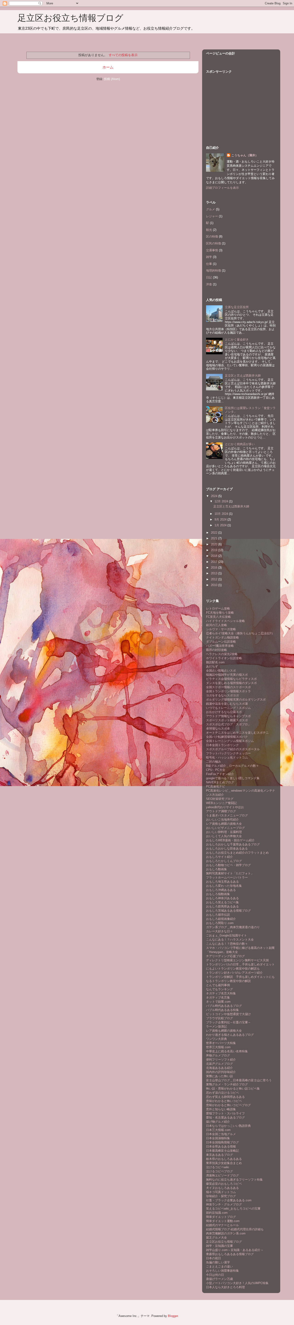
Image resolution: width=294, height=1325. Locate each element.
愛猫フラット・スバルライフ (225, 1113)
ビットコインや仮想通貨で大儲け (228, 1014)
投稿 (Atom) (112, 79)
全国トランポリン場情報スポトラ (228, 691)
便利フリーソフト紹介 (221, 1059)
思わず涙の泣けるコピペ (222, 1092)
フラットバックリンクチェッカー (228, 753)
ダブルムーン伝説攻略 (221, 641)
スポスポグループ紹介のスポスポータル (233, 749)
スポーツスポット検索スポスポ (227, 720)
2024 (214, 496)
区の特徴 (212, 236)
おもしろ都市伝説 (218, 914)
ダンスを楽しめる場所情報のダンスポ (231, 683)
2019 (214, 550)
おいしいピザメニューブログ (225, 828)
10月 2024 (222, 513)
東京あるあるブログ (219, 1154)
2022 (214, 532)
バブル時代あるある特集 (222, 1010)
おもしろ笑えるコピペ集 (222, 902)
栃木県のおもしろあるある (224, 1159)
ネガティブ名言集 (218, 997)
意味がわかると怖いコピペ (224, 1101)
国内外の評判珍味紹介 (221, 1072)
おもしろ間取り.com (220, 923)
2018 (214, 556)
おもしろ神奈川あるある (222, 898)
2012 (214, 579)
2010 (214, 585)
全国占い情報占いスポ (221, 670)
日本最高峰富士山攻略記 (222, 1150)
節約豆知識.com (217, 1212)
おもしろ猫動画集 (218, 894)
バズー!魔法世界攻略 (220, 645)
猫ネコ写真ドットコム (221, 1192)
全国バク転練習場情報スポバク (227, 736)
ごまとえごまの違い (219, 1266)
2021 (214, 538)
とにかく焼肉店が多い (240, 444)
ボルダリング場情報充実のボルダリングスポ (236, 699)
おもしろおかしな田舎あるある (227, 848)
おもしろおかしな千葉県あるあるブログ (233, 844)
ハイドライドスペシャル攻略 (225, 621)
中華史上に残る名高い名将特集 (227, 1051)
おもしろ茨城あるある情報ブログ (228, 910)
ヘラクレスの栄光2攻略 (221, 654)
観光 (209, 230)
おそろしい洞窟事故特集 (222, 1270)
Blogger (173, 1316)
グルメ (210, 209)
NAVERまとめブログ (220, 782)
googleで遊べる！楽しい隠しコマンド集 (233, 778)
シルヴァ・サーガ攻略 (221, 629)
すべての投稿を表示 (123, 55)
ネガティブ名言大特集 (221, 993)
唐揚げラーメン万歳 (219, 1279)
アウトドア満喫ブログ (221, 811)
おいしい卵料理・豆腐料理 (224, 832)
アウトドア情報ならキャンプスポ (228, 716)
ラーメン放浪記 (216, 1026)
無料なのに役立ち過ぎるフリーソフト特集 (234, 1179)
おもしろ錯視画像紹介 (221, 919)
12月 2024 (222, 501)
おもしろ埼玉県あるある (222, 881)
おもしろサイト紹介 (219, 857)
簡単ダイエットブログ (221, 1217)
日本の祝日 (213, 1258)
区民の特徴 (213, 243)
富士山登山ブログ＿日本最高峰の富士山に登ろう (239, 1080)
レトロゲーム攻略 (218, 608)
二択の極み (213, 761)
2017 (214, 562)
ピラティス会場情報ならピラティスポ (231, 679)
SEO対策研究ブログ (219, 799)
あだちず (212, 666)
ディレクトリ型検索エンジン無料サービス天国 (237, 960)
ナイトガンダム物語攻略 (222, 637)
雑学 (209, 257)
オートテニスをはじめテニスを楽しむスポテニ (237, 732)
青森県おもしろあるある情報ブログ (230, 1254)
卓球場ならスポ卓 (218, 728)
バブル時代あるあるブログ (224, 1005)
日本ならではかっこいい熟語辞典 (228, 1126)
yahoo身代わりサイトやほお (225, 807)
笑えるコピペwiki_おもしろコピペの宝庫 (233, 1208)
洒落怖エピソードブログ (222, 1175)
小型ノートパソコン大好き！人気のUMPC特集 (237, 1283)
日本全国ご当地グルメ (221, 1134)
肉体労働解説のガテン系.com (226, 1233)
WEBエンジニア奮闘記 (221, 803)
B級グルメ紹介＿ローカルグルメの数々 (232, 765)
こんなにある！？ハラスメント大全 (230, 939)
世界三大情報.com (218, 1047)
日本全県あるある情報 (221, 1146)
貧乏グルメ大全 (216, 1237)
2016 (214, 567)
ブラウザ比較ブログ (219, 1018)
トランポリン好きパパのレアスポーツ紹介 (234, 972)
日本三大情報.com (218, 1130)
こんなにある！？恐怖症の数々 (227, 943)
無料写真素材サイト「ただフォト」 (230, 873)
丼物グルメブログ (218, 1055)
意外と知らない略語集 (221, 1109)
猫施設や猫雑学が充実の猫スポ (227, 674)
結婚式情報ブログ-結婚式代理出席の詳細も (235, 1229)
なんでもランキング (219, 989)
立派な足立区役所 (237, 307)
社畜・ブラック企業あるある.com (229, 1200)
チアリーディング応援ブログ (225, 956)
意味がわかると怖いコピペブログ (228, 1105)
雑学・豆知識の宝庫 (219, 1246)
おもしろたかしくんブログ (224, 861)
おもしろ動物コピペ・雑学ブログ (228, 865)
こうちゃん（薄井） (244, 155)
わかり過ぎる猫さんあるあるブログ (230, 1034)
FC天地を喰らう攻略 (220, 612)
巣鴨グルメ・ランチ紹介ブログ (227, 1084)
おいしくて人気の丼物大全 (224, 836)
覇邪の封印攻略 (216, 650)
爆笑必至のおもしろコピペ (224, 1183)
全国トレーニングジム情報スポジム (230, 741)
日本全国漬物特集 (218, 1138)
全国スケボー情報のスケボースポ (228, 687)
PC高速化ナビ (215, 786)
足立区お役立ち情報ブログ (70, 18)
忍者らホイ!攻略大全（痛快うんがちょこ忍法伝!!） (240, 633)
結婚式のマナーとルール (222, 1225)
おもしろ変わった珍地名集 (224, 885)
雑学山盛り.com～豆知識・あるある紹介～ (234, 1250)
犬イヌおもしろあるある (222, 1188)
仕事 (209, 264)
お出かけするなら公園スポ (224, 712)
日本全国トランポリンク (222, 745)
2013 (214, 573)
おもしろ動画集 (216, 869)
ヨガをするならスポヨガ (222, 695)
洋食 (209, 284)
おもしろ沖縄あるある (221, 890)
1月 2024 (221, 525)
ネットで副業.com (218, 1001)
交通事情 (212, 250)
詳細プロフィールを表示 (222, 187)
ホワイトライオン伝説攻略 (224, 658)
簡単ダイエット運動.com (223, 1221)
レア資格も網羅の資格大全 (224, 823)
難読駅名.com (215, 662)
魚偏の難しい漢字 (218, 1262)
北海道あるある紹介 (219, 1068)
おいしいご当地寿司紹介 (222, 819)
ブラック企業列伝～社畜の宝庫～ (228, 1022)
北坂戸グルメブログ (219, 1063)
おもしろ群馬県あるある (222, 906)
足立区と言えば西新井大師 (243, 375)
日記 (209, 277)
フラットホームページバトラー (227, 877)
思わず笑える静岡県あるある (225, 1097)
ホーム (107, 67)
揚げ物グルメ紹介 (218, 1121)
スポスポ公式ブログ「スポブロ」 (228, 724)
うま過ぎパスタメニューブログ (227, 815)
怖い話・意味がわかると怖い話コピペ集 (233, 1088)
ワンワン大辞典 (216, 1039)
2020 (214, 544)
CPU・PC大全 (215, 770)
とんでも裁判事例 (218, 985)
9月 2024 (221, 519)
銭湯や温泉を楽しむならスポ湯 (227, 703)
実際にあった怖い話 (219, 1076)
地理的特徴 (213, 270)
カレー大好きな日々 (219, 931)
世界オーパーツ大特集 (221, 1043)
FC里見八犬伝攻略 (218, 616)
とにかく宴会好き (237, 339)
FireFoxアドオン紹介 (220, 774)
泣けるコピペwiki (217, 1167)
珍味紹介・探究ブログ (221, 1196)
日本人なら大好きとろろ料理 (225, 1287)
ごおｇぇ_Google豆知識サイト (226, 935)
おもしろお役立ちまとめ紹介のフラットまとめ (237, 852)
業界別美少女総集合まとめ (224, 1163)
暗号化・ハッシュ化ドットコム (227, 757)
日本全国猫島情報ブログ (222, 1142)
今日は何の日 (215, 1274)
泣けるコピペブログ (219, 1171)
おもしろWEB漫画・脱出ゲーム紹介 (230, 840)
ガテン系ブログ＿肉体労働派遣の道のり (233, 927)
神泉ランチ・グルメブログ (224, 1204)
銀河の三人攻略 (216, 625)
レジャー (212, 216)
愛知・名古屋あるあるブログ (225, 1117)
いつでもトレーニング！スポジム (228, 708)
